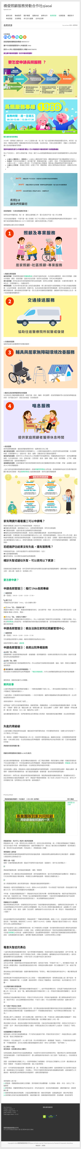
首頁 (70, 25)
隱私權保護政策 (48, 1107)
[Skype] (17, 37)
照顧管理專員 (40, 469)
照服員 (67, 763)
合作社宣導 (39, 18)
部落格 (43, 1145)
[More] (24, 37)
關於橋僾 (27, 15)
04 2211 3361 (29, 1129)
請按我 (21, 643)
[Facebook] (5, 37)
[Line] (21, 37)
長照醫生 (11, 932)
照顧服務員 (28, 276)
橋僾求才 (71, 15)
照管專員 (10, 622)
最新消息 (9, 15)
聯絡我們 (18, 15)
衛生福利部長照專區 (11, 137)
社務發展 (62, 15)
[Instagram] (13, 37)
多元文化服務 (28, 18)
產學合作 (44, 15)
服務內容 (35, 15)
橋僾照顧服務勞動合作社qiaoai (28, 6)
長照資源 (53, 15)
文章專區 (18, 18)
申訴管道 (9, 18)
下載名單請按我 (37, 672)
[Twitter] (9, 37)
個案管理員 (25, 472)
